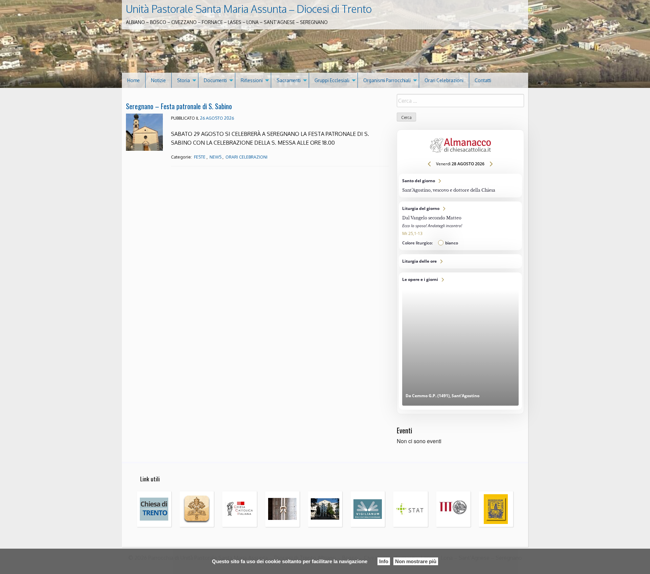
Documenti (215, 80)
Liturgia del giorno (460, 225)
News (215, 157)
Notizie (158, 80)
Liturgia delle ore (460, 261)
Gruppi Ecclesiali (332, 80)
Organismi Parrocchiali (387, 80)
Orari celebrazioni (246, 157)
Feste (199, 157)
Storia (183, 80)
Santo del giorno (460, 185)
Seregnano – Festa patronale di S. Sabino (179, 106)
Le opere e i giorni (460, 341)
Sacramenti (289, 80)
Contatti (483, 80)
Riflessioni (252, 80)
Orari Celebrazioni (444, 80)
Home (133, 80)
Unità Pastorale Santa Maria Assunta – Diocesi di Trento (249, 8)
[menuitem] (134, 80)
